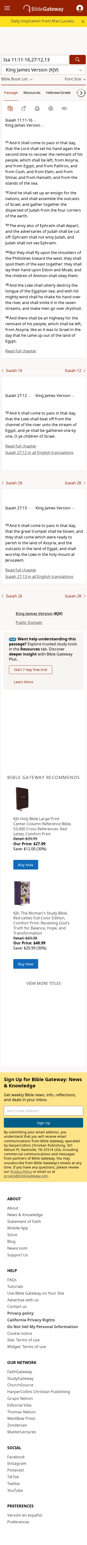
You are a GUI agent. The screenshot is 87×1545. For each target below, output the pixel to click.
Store (12, 1234)
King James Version (34, 613)
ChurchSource (20, 1385)
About (12, 1208)
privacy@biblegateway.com (26, 1176)
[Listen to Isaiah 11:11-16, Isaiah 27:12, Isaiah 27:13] (64, 108)
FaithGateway (19, 1371)
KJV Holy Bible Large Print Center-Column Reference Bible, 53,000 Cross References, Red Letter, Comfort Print (42, 826)
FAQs (12, 1279)
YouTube (15, 1490)
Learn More (23, 681)
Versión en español (24, 1515)
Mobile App (17, 1228)
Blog (11, 1241)
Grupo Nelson (20, 1398)
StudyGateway (20, 1378)
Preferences (18, 1522)
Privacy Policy (21, 1171)
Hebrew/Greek (58, 92)
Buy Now (25, 864)
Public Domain (29, 622)
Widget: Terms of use (26, 1346)
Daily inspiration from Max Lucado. (43, 21)
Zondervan (17, 1425)
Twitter (13, 1483)
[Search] (77, 59)
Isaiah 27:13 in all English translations (39, 576)
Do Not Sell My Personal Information (42, 1326)
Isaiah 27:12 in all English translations (39, 452)
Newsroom (17, 1248)
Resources (31, 92)
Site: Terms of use (23, 1340)
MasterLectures (21, 1432)
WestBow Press (21, 1418)
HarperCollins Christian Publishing (38, 1391)
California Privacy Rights (31, 1320)
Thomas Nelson (21, 1412)
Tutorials (15, 1286)
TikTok (13, 1477)
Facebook (16, 1457)
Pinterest (15, 1470)
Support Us (17, 1255)
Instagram (16, 1463)
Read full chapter (20, 351)
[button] (79, 8)
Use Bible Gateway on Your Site (35, 1293)
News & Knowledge (25, 1214)
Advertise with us (23, 1300)
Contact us (17, 1306)
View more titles (43, 983)
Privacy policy (20, 1313)
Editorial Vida (19, 1405)
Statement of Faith (24, 1221)
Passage (11, 92)
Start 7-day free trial (30, 669)
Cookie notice (19, 1333)
